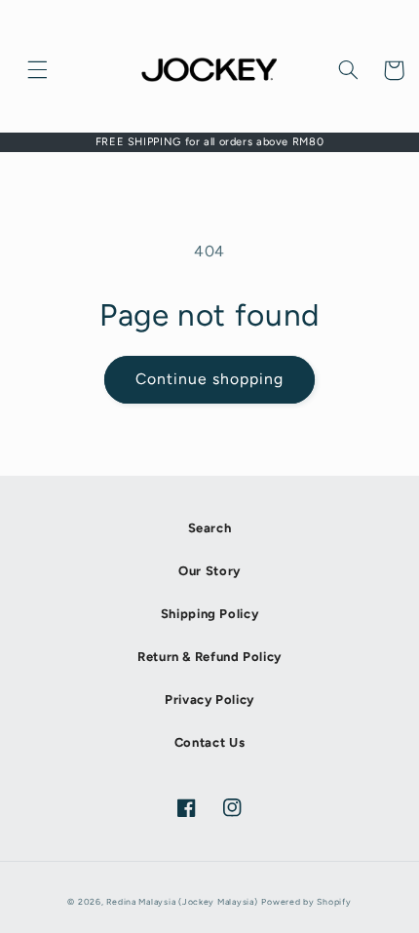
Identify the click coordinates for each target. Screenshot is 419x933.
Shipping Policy (209, 613)
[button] (38, 70)
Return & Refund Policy (209, 656)
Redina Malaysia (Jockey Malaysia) (181, 902)
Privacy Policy (209, 699)
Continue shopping (210, 378)
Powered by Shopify (306, 902)
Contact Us (209, 742)
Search (210, 528)
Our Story (209, 571)
